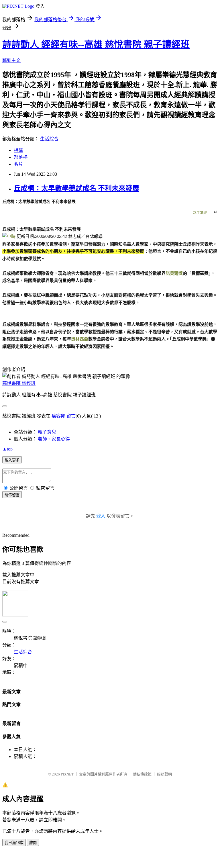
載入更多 (12, 460)
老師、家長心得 (54, 438)
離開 (33, 843)
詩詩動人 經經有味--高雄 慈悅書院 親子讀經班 (96, 44)
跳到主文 (11, 60)
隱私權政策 (142, 774)
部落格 (21, 157)
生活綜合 (49, 138)
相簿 (18, 150)
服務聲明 (164, 774)
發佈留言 (12, 495)
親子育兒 (47, 432)
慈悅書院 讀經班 (19, 383)
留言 (71, 416)
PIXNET (67, 774)
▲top (7, 448)
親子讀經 (200, 213)
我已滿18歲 (14, 843)
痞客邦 (58, 416)
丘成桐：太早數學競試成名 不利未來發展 (76, 188)
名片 (18, 164)
